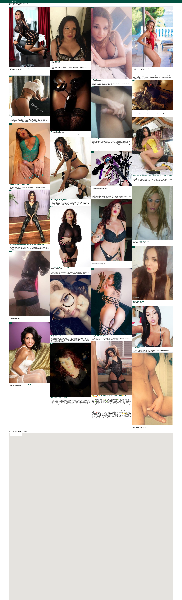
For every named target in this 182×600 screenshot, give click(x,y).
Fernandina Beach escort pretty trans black (61, 199)
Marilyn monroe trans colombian (99, 335)
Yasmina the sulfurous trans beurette (141, 241)
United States (15, 3)
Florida (20, 3)
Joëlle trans (12, 317)
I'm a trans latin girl (55, 61)
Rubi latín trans (136, 426)
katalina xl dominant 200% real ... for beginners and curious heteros (26, 68)
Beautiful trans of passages (139, 301)
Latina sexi (94, 79)
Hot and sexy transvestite (57, 131)
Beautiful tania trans (96, 187)
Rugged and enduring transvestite (141, 111)
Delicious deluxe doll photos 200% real (142, 68)
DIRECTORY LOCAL (12, 1)
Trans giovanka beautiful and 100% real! (60, 267)
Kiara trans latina (137, 347)
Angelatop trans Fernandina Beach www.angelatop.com (105, 262)
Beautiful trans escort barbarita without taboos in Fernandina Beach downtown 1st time (152, 176)
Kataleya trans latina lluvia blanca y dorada (20, 184)
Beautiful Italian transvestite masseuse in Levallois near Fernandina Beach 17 (28, 244)
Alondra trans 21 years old (57, 335)
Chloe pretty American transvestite (59, 397)
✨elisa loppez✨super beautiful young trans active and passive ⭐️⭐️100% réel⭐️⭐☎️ (109, 396)
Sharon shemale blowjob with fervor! (100, 138)
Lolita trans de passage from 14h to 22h (19, 116)
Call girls (10, 3)
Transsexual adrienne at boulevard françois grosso (22, 384)
